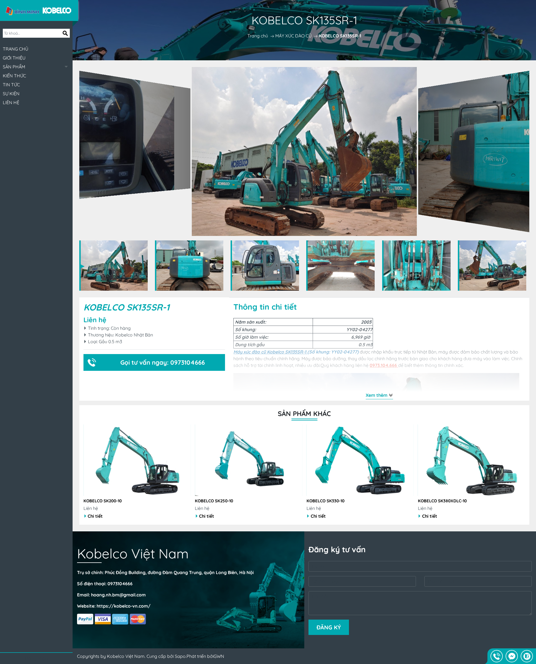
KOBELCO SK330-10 (325, 500)
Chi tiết (95, 516)
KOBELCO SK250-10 (214, 500)
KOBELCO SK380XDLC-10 (442, 500)
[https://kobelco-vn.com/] (39, 10)
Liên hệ (11, 102)
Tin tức (11, 84)
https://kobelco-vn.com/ (123, 606)
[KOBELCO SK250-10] (248, 460)
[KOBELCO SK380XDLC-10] (471, 460)
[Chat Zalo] (527, 656)
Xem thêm (377, 395)
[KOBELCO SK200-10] (137, 460)
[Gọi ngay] (496, 656)
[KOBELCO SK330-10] (360, 460)
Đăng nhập (36, 658)
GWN (219, 656)
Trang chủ (15, 49)
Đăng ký (329, 627)
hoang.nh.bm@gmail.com (118, 595)
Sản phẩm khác (304, 413)
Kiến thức (14, 75)
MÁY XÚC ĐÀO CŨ (293, 36)
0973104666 (120, 583)
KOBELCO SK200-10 (102, 500)
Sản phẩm (14, 67)
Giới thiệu (14, 58)
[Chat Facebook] (512, 656)
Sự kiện (11, 93)
